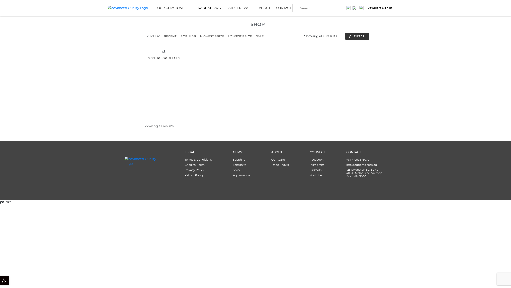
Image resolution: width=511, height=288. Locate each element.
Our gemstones (171, 8)
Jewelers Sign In (380, 8)
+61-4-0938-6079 (357, 159)
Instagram (317, 165)
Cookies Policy (195, 165)
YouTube (316, 175)
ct (163, 51)
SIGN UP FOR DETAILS (164, 58)
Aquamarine (241, 175)
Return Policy (194, 175)
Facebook (316, 159)
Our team (278, 159)
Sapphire (239, 159)
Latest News (238, 8)
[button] (170, 36)
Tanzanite (239, 165)
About (264, 8)
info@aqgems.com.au (361, 165)
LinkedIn (316, 170)
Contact (283, 8)
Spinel (237, 170)
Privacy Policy (194, 170)
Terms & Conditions (198, 159)
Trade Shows (208, 8)
